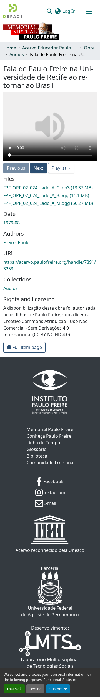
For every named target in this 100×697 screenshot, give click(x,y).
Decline (35, 688)
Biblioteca (37, 456)
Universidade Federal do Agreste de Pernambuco (50, 611)
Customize (58, 688)
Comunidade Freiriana (50, 463)
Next (38, 168)
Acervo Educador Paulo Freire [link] (50, 48)
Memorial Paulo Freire (50, 429)
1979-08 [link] (11, 223)
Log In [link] (69, 11)
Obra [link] (89, 48)
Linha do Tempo (43, 443)
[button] (12, 11)
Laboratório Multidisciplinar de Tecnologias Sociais (50, 662)
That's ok (14, 688)
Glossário (37, 449)
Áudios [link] (16, 54)
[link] (50, 187)
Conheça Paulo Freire (49, 436)
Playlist (60, 168)
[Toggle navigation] (89, 11)
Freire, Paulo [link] (16, 242)
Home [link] (9, 48)
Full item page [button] (26, 347)
